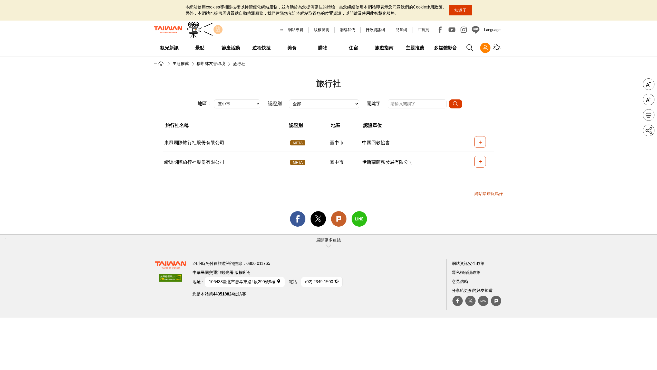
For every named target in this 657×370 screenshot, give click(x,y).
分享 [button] (648, 130)
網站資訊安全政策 (468, 263)
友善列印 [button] (648, 115)
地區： (204, 103)
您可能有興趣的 (497, 48)
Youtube (452, 30)
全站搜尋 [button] (470, 48)
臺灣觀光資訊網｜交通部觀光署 (168, 29)
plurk (496, 301)
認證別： (277, 103)
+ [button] (480, 141)
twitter (318, 219)
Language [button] (492, 29)
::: (281, 29)
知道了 (460, 10)
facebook (297, 219)
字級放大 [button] (648, 99)
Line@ (475, 30)
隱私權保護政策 (466, 272)
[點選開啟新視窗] (170, 279)
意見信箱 (460, 281)
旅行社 (239, 64)
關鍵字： (376, 103)
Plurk (338, 219)
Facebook (440, 30)
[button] (328, 243)
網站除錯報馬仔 (488, 193)
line (359, 219)
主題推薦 (180, 63)
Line (483, 301)
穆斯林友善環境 (211, 63)
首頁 (161, 63)
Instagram (464, 30)
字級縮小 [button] (648, 84)
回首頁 (423, 29)
